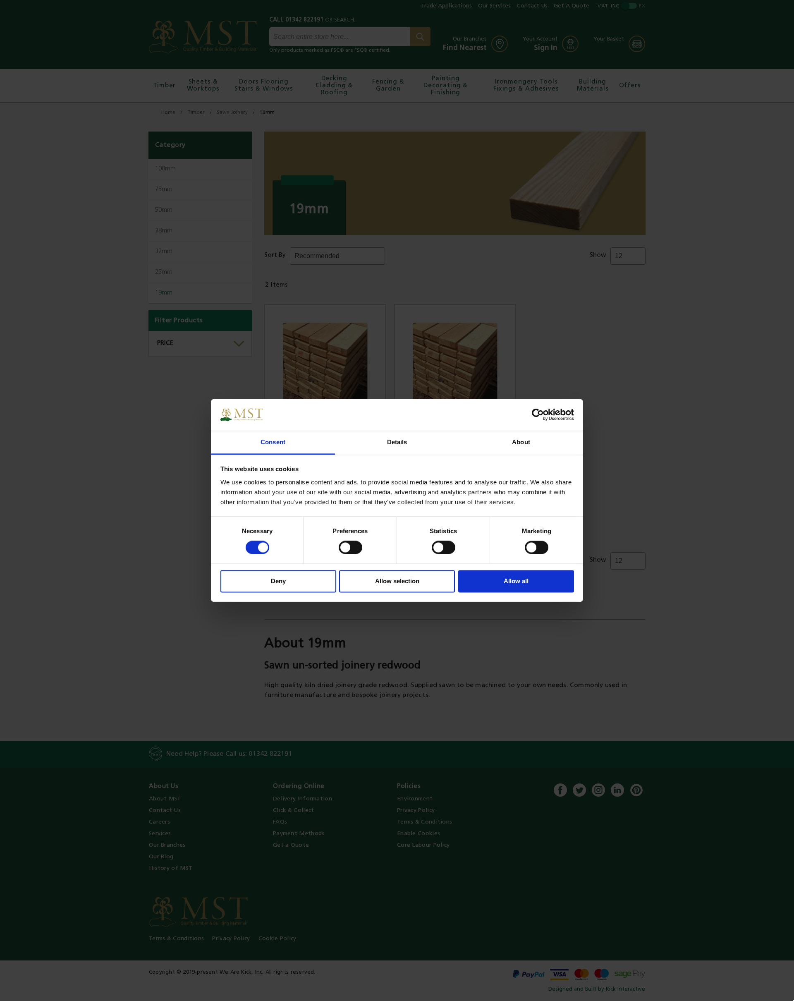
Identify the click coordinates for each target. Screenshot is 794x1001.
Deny (278, 580)
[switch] (350, 547)
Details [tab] (397, 441)
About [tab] (521, 441)
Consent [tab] (273, 441)
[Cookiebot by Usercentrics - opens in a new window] (538, 415)
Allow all (516, 580)
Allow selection (397, 580)
